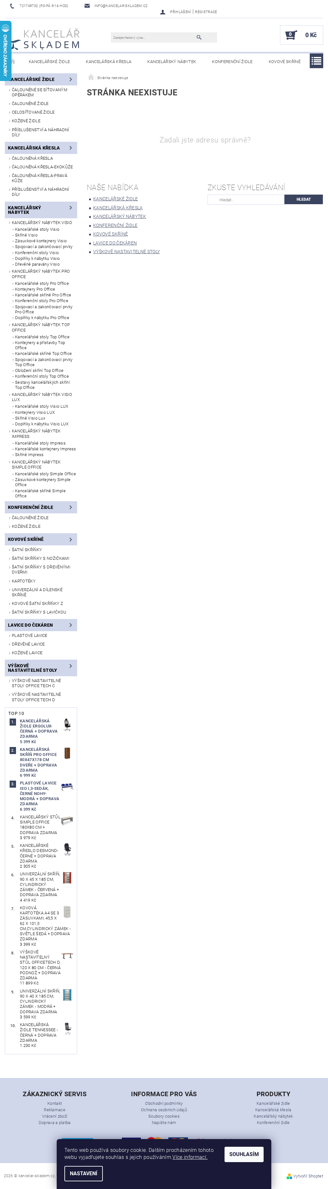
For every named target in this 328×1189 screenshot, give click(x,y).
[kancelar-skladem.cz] (43, 38)
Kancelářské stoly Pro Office (42, 283)
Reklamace (54, 1109)
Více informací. (190, 1157)
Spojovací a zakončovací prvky (43, 246)
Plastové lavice (29, 635)
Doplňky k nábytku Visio (37, 258)
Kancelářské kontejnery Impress (45, 448)
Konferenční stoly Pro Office (41, 300)
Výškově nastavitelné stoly (32, 668)
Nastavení (83, 1173)
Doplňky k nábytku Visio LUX (42, 424)
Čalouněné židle (30, 103)
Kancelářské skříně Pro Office (43, 295)
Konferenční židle (232, 61)
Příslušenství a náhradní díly (40, 132)
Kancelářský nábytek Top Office (41, 327)
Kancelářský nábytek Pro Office (41, 274)
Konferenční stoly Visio (37, 252)
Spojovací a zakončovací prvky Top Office (43, 362)
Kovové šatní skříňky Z (37, 603)
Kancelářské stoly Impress (40, 443)
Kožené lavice (27, 652)
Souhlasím (244, 1154)
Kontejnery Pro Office (35, 289)
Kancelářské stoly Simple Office (45, 473)
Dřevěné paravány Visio (37, 264)
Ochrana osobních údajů (164, 1109)
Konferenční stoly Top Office (42, 376)
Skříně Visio (26, 235)
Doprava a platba (55, 1122)
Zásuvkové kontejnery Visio (41, 240)
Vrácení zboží (54, 1116)
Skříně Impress (29, 454)
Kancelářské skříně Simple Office (40, 493)
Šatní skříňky (27, 549)
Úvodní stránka (13, 61)
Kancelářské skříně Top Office (43, 353)
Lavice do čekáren (30, 625)
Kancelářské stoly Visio (37, 229)
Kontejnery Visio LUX (35, 412)
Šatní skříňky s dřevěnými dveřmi (41, 569)
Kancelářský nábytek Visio (42, 222)
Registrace (206, 12)
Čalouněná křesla (32, 158)
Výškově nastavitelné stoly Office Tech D (36, 697)
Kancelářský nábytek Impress (36, 433)
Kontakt (54, 1103)
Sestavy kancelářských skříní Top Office (42, 385)
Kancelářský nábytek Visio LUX (42, 397)
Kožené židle (26, 120)
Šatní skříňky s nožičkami (40, 558)
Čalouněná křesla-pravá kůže (39, 178)
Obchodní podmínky (164, 1103)
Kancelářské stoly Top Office (42, 336)
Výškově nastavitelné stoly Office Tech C (36, 683)
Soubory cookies (164, 1116)
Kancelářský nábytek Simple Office (36, 465)
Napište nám (164, 1122)
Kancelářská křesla (108, 61)
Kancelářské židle (49, 61)
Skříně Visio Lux (30, 418)
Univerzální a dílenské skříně (37, 592)
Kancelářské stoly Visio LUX (42, 406)
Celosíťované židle (33, 112)
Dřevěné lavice (28, 644)
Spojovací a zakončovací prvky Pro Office (43, 309)
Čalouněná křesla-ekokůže (42, 167)
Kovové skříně (284, 61)
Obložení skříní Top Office (39, 370)
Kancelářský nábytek (171, 61)
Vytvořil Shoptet (308, 1176)
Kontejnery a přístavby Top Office (40, 345)
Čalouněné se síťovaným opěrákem (39, 92)
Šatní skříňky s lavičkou (39, 612)
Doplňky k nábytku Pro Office (42, 317)
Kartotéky (24, 581)
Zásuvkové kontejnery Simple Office (43, 482)
